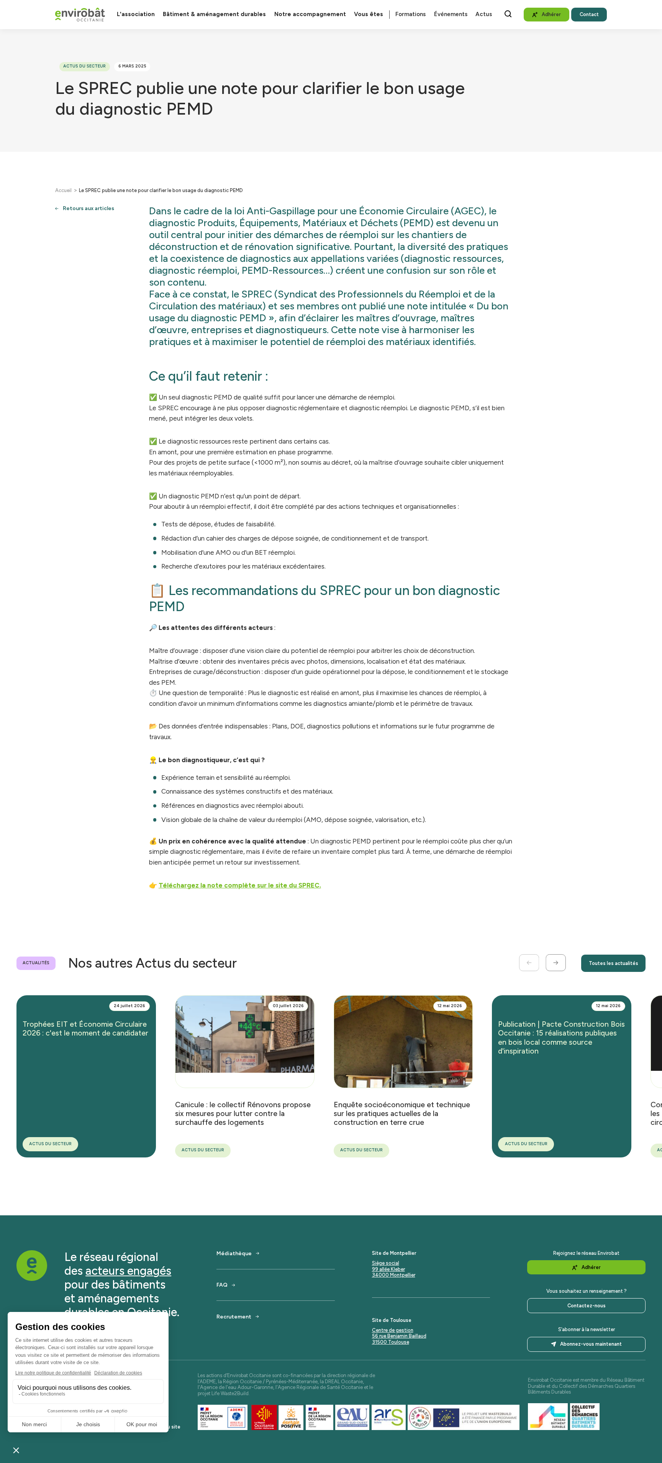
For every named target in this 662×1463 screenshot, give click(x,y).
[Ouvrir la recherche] (508, 13)
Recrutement (233, 1316)
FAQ (222, 1285)
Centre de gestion (392, 1330)
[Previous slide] (529, 962)
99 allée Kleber (388, 1269)
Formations (410, 14)
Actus (483, 14)
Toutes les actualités (613, 963)
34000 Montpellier (393, 1275)
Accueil (63, 190)
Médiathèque (234, 1253)
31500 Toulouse (390, 1342)
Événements (450, 14)
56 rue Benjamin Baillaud (399, 1336)
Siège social (385, 1263)
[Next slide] (556, 962)
